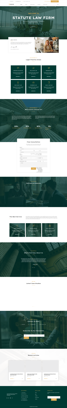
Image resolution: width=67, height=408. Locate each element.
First (21, 150)
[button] (32, 267)
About (36, 392)
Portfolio (39, 4)
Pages (26, 4)
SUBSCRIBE (53, 399)
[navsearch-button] (57, 4)
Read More (11, 378)
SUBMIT (33, 168)
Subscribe (26, 337)
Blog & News (45, 4)
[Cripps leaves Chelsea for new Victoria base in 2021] (33, 366)
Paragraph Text (23, 161)
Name (21, 147)
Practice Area (32, 4)
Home (21, 4)
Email (21, 154)
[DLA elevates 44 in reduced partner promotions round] (50, 366)
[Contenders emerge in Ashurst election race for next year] (16, 366)
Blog (35, 394)
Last (20, 153)
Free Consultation (55, 1)
